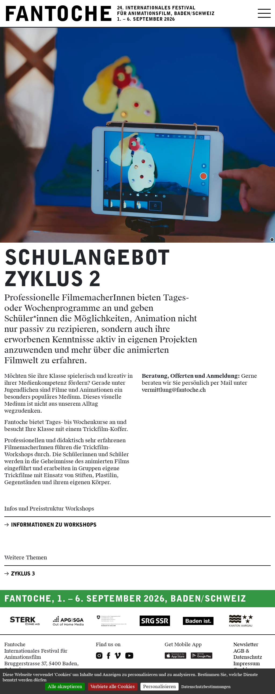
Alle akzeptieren (65, 686)
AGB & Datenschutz (247, 654)
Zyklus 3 (23, 573)
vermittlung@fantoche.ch (174, 389)
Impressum (246, 663)
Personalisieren (159, 686)
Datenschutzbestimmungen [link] (205, 686)
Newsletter (245, 644)
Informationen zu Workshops (54, 524)
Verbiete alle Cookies (113, 686)
